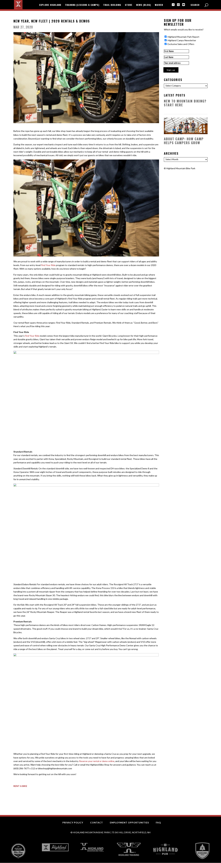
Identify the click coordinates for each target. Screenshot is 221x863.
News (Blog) (143, 5)
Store (128, 5)
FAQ (158, 822)
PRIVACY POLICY (72, 822)
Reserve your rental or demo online (96, 761)
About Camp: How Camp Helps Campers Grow (184, 140)
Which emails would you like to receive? (184, 29)
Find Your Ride (48, 265)
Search (195, 5)
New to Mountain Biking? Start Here (185, 103)
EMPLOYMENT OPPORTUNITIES (129, 822)
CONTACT (96, 822)
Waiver (159, 5)
